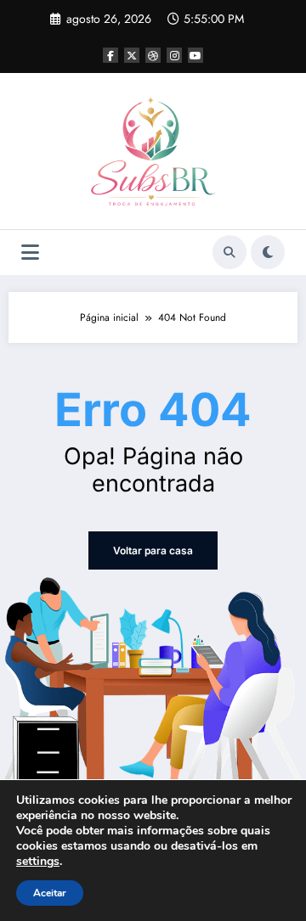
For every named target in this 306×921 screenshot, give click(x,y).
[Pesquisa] (229, 252)
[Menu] (30, 252)
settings (38, 861)
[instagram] (174, 55)
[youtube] (195, 55)
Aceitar (49, 893)
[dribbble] (153, 55)
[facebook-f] (110, 55)
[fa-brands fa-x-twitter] (131, 55)
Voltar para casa (153, 550)
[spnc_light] (268, 252)
